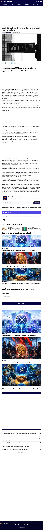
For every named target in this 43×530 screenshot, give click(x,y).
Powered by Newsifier (21, 527)
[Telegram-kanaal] (27, 524)
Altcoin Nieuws (5, 281)
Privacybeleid (32, 523)
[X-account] (15, 524)
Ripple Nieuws (5, 248)
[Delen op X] (9, 63)
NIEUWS (5, 4)
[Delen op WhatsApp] (3, 63)
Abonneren (36, 202)
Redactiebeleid (33, 525)
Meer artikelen (21, 392)
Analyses (4, 264)
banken (17, 67)
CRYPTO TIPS (35, 4)
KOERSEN (12, 4)
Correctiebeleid (39, 523)
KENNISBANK (28, 4)
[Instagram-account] (21, 524)
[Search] (37, 1)
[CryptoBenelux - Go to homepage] (4, 523)
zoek (18, 172)
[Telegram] (12, 63)
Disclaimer (41, 525)
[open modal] (41, 1)
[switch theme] (39, 1)
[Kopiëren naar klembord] (15, 63)
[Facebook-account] (18, 524)
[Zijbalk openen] (2, 4)
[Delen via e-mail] (17, 63)
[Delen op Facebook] (6, 63)
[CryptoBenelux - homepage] (6, 1)
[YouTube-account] (24, 524)
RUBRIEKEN (19, 4)
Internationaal (6, 32)
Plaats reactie (21, 303)
